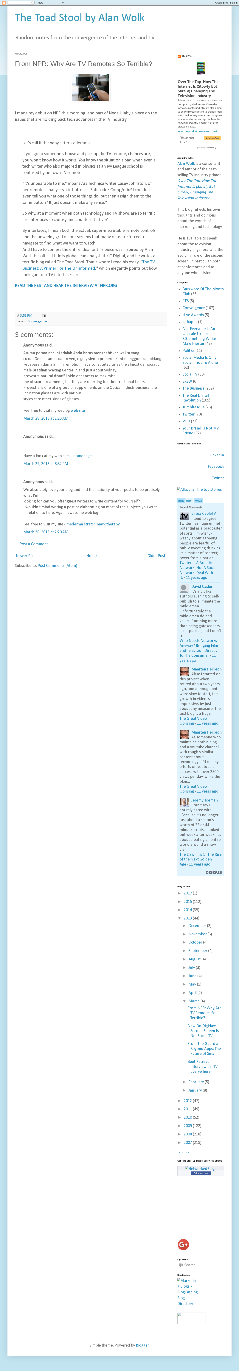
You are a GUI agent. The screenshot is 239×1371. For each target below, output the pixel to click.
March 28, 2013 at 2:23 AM (45, 418)
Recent (189, 501)
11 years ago (196, 578)
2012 (188, 1101)
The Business (193, 388)
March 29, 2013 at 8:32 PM (45, 464)
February (197, 1082)
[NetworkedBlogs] (200, 1169)
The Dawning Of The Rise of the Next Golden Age (201, 859)
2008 (188, 1134)
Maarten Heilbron (206, 669)
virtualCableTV (203, 514)
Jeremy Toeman (204, 800)
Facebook (216, 467)
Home (91, 556)
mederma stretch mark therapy (93, 524)
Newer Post (26, 556)
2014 (188, 910)
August (195, 959)
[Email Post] (43, 316)
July (192, 968)
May (193, 984)
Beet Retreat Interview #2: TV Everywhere (203, 1067)
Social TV (190, 374)
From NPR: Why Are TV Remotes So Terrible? (204, 1013)
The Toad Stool (184, 1153)
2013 (188, 918)
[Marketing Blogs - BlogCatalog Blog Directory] (187, 1304)
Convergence (37, 321)
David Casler (201, 587)
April (193, 993)
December (198, 926)
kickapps (190, 322)
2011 (188, 1109)
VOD (186, 421)
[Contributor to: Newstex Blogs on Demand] (191, 1323)
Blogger (142, 1345)
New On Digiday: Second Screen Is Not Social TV (203, 1031)
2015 (188, 902)
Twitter (189, 414)
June (193, 976)
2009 (188, 1126)
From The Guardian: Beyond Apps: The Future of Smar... (204, 1049)
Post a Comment (34, 544)
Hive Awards (193, 315)
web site (78, 411)
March (195, 1001)
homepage (82, 456)
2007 (188, 1143)
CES (186, 301)
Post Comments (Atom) (57, 566)
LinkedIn (217, 455)
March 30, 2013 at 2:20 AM (45, 532)
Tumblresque (194, 407)
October (196, 942)
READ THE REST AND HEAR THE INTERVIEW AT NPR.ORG (66, 286)
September (198, 951)
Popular (198, 501)
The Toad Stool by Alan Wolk (80, 18)
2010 (188, 1117)
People (181, 501)
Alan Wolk (186, 164)
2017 (188, 893)
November (198, 934)
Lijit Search (186, 1265)
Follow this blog (201, 1173)
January (196, 1090)
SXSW (187, 381)
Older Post (156, 556)
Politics (189, 351)
